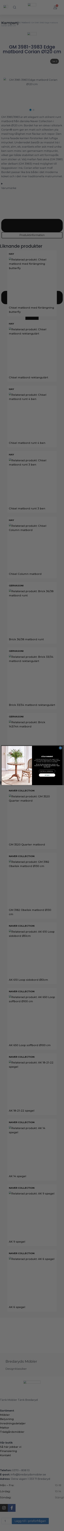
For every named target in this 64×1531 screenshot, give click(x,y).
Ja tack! (47, 775)
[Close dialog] (60, 747)
